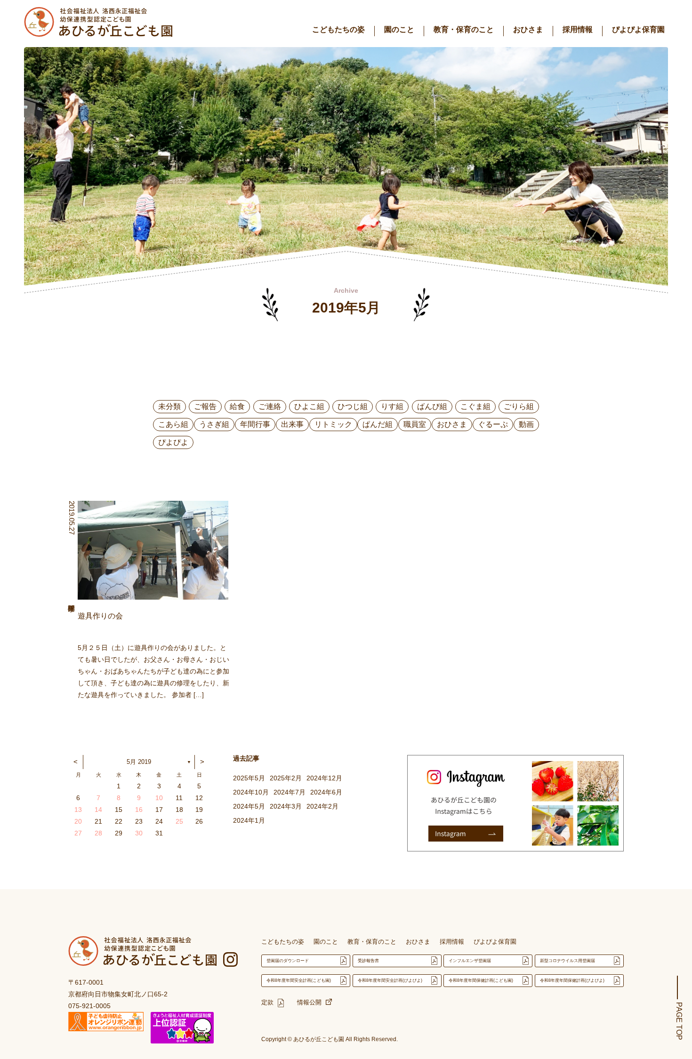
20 (78, 821)
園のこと (399, 29)
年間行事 (255, 424)
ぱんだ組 (377, 424)
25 (179, 821)
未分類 (169, 406)
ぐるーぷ (493, 424)
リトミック (333, 424)
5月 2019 (139, 761)
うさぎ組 (214, 424)
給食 (237, 406)
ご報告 (205, 406)
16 (139, 809)
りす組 (392, 406)
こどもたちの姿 (338, 29)
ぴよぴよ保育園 (638, 29)
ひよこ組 (309, 406)
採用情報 (578, 29)
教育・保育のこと (464, 29)
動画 (526, 424)
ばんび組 (432, 406)
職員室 (414, 424)
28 (98, 833)
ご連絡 (269, 406)
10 (159, 798)
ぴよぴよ (173, 442)
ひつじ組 (353, 406)
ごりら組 (519, 406)
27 (78, 833)
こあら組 (173, 424)
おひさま (528, 29)
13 (78, 809)
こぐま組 (475, 406)
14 (98, 809)
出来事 (292, 424)
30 (139, 833)
